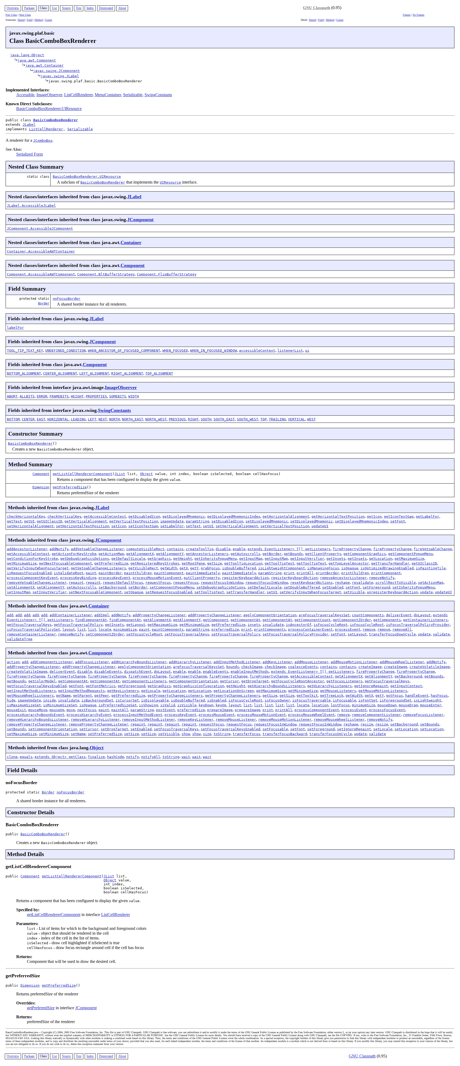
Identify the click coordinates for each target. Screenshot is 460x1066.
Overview (13, 8)
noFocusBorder (66, 299)
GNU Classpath (316, 8)
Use (54, 8)
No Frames (418, 14)
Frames (406, 14)
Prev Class (11, 14)
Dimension (40, 487)
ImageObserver (49, 94)
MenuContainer (108, 94)
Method (39, 19)
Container (131, 242)
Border (43, 303)
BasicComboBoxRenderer (55, 120)
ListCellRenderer (78, 94)
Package (29, 8)
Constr (48, 19)
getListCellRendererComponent (82, 474)
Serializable (132, 94)
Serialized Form (29, 154)
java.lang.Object (27, 55)
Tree (78, 8)
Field (29, 19)
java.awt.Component (37, 60)
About (122, 8)
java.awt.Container (44, 65)
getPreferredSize (70, 487)
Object (146, 474)
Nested (21, 19)
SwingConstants (158, 94)
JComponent (140, 219)
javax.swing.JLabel (60, 76)
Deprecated (106, 8)
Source (66, 8)
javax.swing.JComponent (56, 71)
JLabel (29, 125)
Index (90, 8)
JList (119, 474)
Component (133, 265)
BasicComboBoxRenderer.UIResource (49, 108)
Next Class (25, 14)
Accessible (25, 94)
